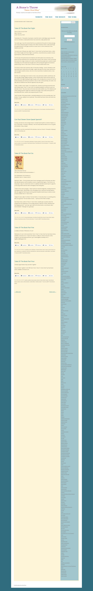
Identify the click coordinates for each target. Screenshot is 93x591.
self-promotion (26, 281)
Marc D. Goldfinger (65, 343)
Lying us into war (64, 338)
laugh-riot (63, 327)
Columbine (63, 176)
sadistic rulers (64, 472)
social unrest (63, 489)
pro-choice (63, 436)
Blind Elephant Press (65, 148)
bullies (62, 161)
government (63, 263)
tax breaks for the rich (65, 513)
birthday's (34, 249)
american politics (64, 115)
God (62, 258)
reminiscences (64, 446)
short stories (63, 482)
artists (62, 127)
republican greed (64, 451)
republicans (63, 458)
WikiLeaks (63, 569)
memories (63, 361)
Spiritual (63, 502)
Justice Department (65, 318)
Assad (62, 128)
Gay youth (63, 253)
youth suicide (64, 576)
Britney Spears (64, 158)
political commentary (65, 418)
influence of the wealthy (66, 300)
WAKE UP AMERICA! (65, 53)
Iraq (62, 305)
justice (62, 317)
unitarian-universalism (65, 548)
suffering (63, 508)
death (62, 202)
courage (63, 192)
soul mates (53, 251)
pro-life (62, 438)
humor (52, 141)
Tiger (62, 535)
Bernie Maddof (64, 138)
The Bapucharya (64, 526)
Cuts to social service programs (67, 199)
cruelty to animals (64, 197)
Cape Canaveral (64, 166)
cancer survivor (64, 164)
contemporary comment (66, 187)
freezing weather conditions (67, 245)
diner (62, 212)
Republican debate (65, 449)
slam (62, 485)
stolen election (64, 505)
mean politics (64, 358)
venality (62, 554)
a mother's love (28, 249)
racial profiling (64, 441)
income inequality (64, 299)
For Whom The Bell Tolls (38, 217)
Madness (63, 340)
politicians (63, 423)
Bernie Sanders (64, 141)
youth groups (64, 574)
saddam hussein (64, 471)
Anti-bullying (63, 119)
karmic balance (64, 322)
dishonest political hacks (66, 214)
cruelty (62, 196)
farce (62, 232)
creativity (63, 194)
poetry (18, 281)
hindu (62, 281)
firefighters (63, 241)
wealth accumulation (65, 562)
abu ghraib (63, 102)
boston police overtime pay (66, 151)
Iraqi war (63, 307)
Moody (62, 372)
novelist (18, 143)
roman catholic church (65, 466)
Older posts (18, 291)
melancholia (63, 359)
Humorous (19, 251)
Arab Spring (63, 123)
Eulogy (62, 225)
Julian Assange (64, 315)
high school (63, 279)
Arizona (62, 125)
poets (21, 281)
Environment (63, 218)
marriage (63, 346)
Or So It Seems (42, 109)
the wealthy (63, 531)
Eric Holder (63, 220)
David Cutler (63, 200)
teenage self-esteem (65, 522)
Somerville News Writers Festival (68, 494)
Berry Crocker (64, 143)
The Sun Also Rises (30, 219)
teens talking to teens (65, 525)
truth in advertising (65, 543)
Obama (62, 387)
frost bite (63, 246)
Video (62, 559)
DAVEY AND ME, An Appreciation (67, 51)
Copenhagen (64, 189)
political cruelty (64, 420)
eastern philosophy (65, 217)
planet (62, 410)
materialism (63, 354)
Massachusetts (64, 351)
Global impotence (64, 256)
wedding (63, 564)
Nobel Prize (63, 382)
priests (62, 433)
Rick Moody (63, 463)
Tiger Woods (63, 536)
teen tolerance (64, 520)
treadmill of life (64, 541)
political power (64, 422)
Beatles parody (64, 135)
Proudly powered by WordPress (20, 585)
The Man (48, 17)
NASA (62, 381)
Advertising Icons (64, 107)
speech (62, 499)
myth (62, 379)
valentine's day (64, 551)
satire (62, 476)
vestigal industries (65, 556)
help (62, 274)
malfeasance (64, 341)
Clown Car (63, 173)
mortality (63, 374)
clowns (62, 174)
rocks (62, 464)
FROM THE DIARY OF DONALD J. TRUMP (69, 58)
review (62, 461)
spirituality (63, 504)
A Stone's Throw (64, 101)
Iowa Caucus (63, 304)
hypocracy (63, 294)
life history (63, 330)
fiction (62, 238)
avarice (62, 132)
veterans (63, 558)
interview (63, 302)
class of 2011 (63, 171)
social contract (64, 487)
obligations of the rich (65, 389)
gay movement (64, 250)
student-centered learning (66, 507)
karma (62, 320)
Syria (62, 512)
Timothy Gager (38, 281)
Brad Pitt (63, 153)
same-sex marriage (40, 251)
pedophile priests (64, 407)
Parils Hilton (63, 402)
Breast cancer (64, 156)
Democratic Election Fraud (66, 204)
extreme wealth (64, 227)
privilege (63, 435)
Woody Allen (63, 571)
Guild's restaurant (65, 268)
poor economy (64, 427)
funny (43, 249)
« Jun (62, 79)
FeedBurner (72, 41)
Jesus (62, 312)
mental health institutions (66, 364)
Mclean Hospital (64, 356)
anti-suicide (63, 122)
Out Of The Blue (64, 395)
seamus (62, 477)
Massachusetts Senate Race (67, 353)
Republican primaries (65, 453)
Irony (62, 309)
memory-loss (64, 363)
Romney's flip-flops (65, 469)
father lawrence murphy (66, 235)
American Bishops (65, 112)
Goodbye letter (64, 261)
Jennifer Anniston (64, 310)
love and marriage (65, 336)
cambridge (63, 163)
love (62, 335)
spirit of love (63, 500)
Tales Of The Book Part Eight (25, 28)
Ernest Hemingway (28, 217)
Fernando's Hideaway (29, 141)
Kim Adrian (63, 325)
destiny (62, 205)
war (62, 561)
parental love (33, 251)
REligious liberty (64, 443)
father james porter (65, 233)
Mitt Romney (63, 369)
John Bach (63, 313)
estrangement (64, 223)
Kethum (16, 219)
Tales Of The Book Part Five (24, 227)
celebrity (63, 168)
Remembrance (64, 445)
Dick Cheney (63, 209)
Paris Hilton (63, 404)
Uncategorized (64, 544)
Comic (62, 178)
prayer (62, 430)
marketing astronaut (65, 345)
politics (62, 425)
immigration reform (65, 297)
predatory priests (64, 431)
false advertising (64, 230)
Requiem (63, 459)
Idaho (53, 217)
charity (62, 169)
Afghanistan (63, 109)
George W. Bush (64, 254)
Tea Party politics (64, 517)
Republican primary (65, 454)
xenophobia (63, 572)
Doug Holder (63, 215)
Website (38, 17)
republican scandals (65, 456)
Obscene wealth (64, 390)
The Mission (60, 17)
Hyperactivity (64, 292)
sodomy (62, 492)
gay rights (63, 251)
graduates (63, 264)
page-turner (63, 399)
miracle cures (36, 109)
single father (47, 251)
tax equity (63, 515)
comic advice (63, 179)
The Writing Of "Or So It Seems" (41, 143)
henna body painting (65, 276)
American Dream (64, 114)
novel (16, 143)
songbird (63, 495)
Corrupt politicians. (65, 191)
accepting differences (65, 104)
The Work (72, 17)
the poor (63, 528)
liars (62, 328)
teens (62, 523)
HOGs (62, 284)
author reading (28, 280)
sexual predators (64, 481)
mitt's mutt (63, 371)
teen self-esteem (64, 518)
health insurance (64, 271)
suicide (62, 510)
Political (62, 417)
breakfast (63, 155)
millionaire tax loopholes (66, 366)
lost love (28, 251)
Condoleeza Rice (64, 184)
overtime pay (64, 397)
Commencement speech (66, 181)
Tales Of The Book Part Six (24, 153)
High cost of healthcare (66, 277)
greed (62, 266)
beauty (62, 137)
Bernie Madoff (64, 140)
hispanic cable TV (37, 141)
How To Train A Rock (29, 109)
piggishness (63, 408)
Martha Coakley (64, 348)
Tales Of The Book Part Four (25, 261)
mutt (62, 376)
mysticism (63, 377)
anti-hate (63, 120)
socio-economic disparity (66, 490)
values (62, 553)
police (62, 415)
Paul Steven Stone (50, 109)
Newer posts (52, 291)
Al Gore (62, 110)
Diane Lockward (64, 207)
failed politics (64, 228)
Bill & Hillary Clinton (65, 145)
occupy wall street (65, 392)
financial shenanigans (65, 240)
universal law (64, 549)
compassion (63, 182)
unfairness (63, 546)
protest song (63, 440)
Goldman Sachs (64, 259)
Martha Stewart (64, 350)
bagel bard (63, 133)
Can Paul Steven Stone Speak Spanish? (28, 119)
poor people (63, 428)
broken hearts (39, 249)
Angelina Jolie (64, 117)
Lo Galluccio (23, 251)
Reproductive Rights (65, 448)
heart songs (63, 273)
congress (63, 186)
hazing (62, 269)
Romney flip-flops (64, 467)
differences (63, 210)
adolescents (63, 105)
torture (62, 540)
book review (33, 280)
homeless (63, 286)
